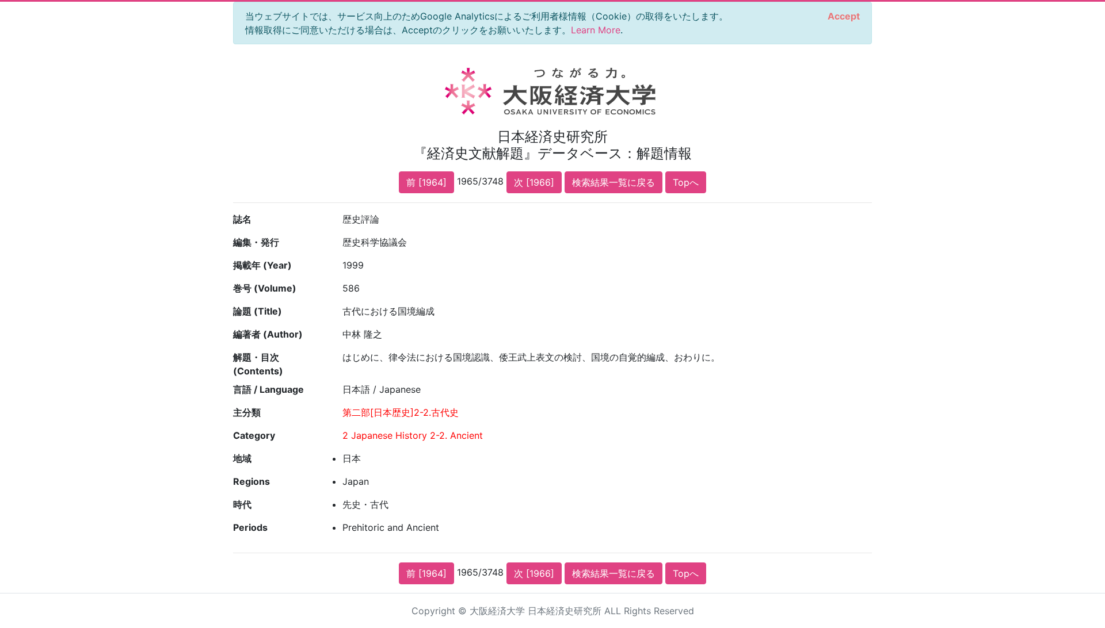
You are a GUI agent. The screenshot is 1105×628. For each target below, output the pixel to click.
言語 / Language (268, 389)
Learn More (595, 30)
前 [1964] (426, 182)
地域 (242, 458)
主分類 (247, 412)
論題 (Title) (257, 311)
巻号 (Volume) (264, 288)
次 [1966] (534, 182)
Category (254, 435)
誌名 (242, 219)
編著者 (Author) (268, 334)
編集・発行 (256, 242)
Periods (250, 527)
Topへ (686, 182)
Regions (251, 481)
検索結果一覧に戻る (613, 182)
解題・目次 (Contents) (258, 364)
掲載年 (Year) (262, 265)
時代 (242, 504)
